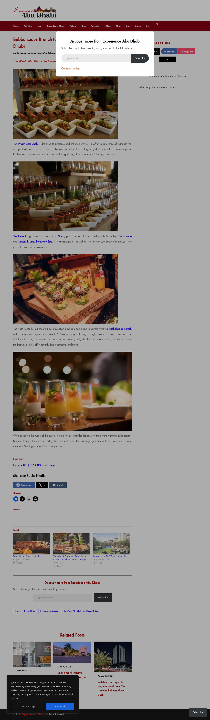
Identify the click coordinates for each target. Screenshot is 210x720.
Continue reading (70, 68)
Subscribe (140, 58)
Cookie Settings (28, 706)
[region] (43, 694)
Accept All (60, 706)
